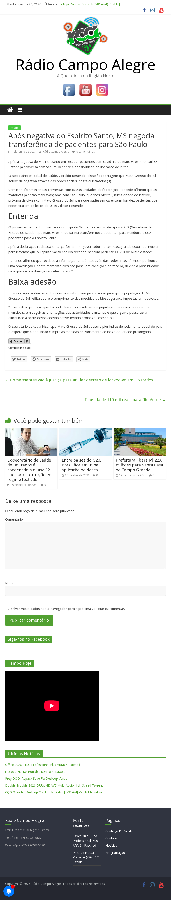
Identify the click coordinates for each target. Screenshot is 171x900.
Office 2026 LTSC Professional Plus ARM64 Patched (42, 765)
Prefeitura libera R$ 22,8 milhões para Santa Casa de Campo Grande (139, 464)
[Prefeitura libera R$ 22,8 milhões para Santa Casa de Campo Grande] (140, 430)
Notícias (111, 845)
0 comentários (85, 151)
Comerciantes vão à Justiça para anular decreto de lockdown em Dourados (79, 380)
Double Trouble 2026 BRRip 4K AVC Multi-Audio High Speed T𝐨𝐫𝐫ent (54, 785)
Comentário (14, 519)
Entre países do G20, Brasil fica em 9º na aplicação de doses (81, 464)
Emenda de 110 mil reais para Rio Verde (125, 399)
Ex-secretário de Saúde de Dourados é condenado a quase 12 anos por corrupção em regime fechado (30, 469)
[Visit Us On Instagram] (102, 84)
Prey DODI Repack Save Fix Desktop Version (37, 778)
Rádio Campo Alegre (85, 64)
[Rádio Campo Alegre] (10, 110)
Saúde (14, 128)
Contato (111, 838)
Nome (9, 583)
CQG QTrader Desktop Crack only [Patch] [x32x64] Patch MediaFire (53, 792)
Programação (115, 852)
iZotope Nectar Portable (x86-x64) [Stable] (89, 4)
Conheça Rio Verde (119, 831)
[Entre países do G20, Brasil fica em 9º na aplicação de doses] (85, 430)
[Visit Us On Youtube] (85, 84)
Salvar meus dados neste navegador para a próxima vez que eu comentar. (68, 608)
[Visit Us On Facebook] (69, 84)
